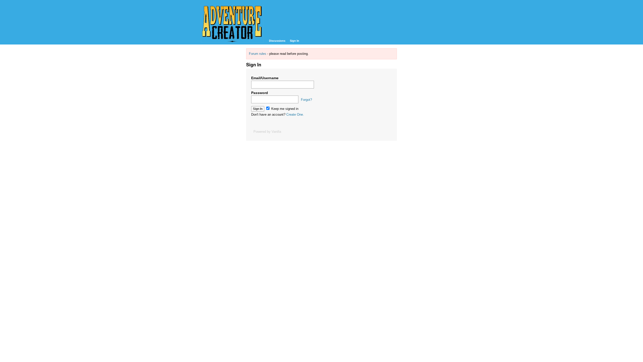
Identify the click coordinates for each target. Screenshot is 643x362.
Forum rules (257, 54)
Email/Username (265, 78)
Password (259, 93)
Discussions (277, 40)
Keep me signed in (284, 109)
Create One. (295, 114)
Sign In (294, 40)
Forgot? (306, 100)
